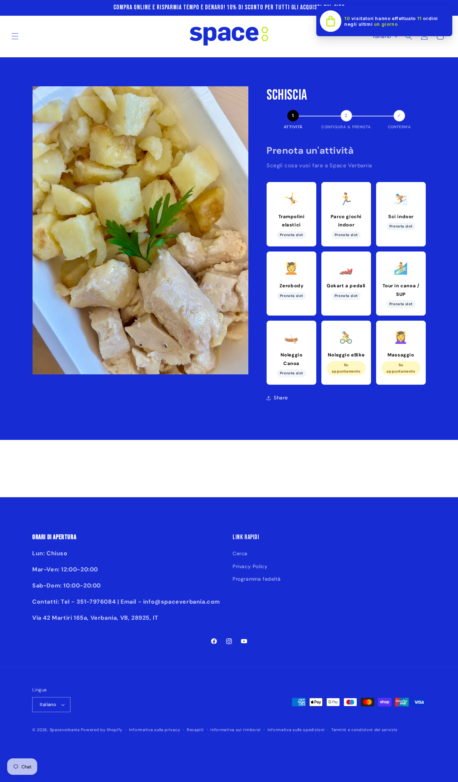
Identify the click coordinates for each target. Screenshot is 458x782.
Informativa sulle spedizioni (296, 729)
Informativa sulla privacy (154, 729)
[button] (15, 36)
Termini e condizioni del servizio (364, 729)
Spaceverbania (65, 729)
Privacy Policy (250, 566)
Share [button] (281, 397)
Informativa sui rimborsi (235, 729)
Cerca (240, 553)
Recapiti (195, 729)
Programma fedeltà (257, 579)
